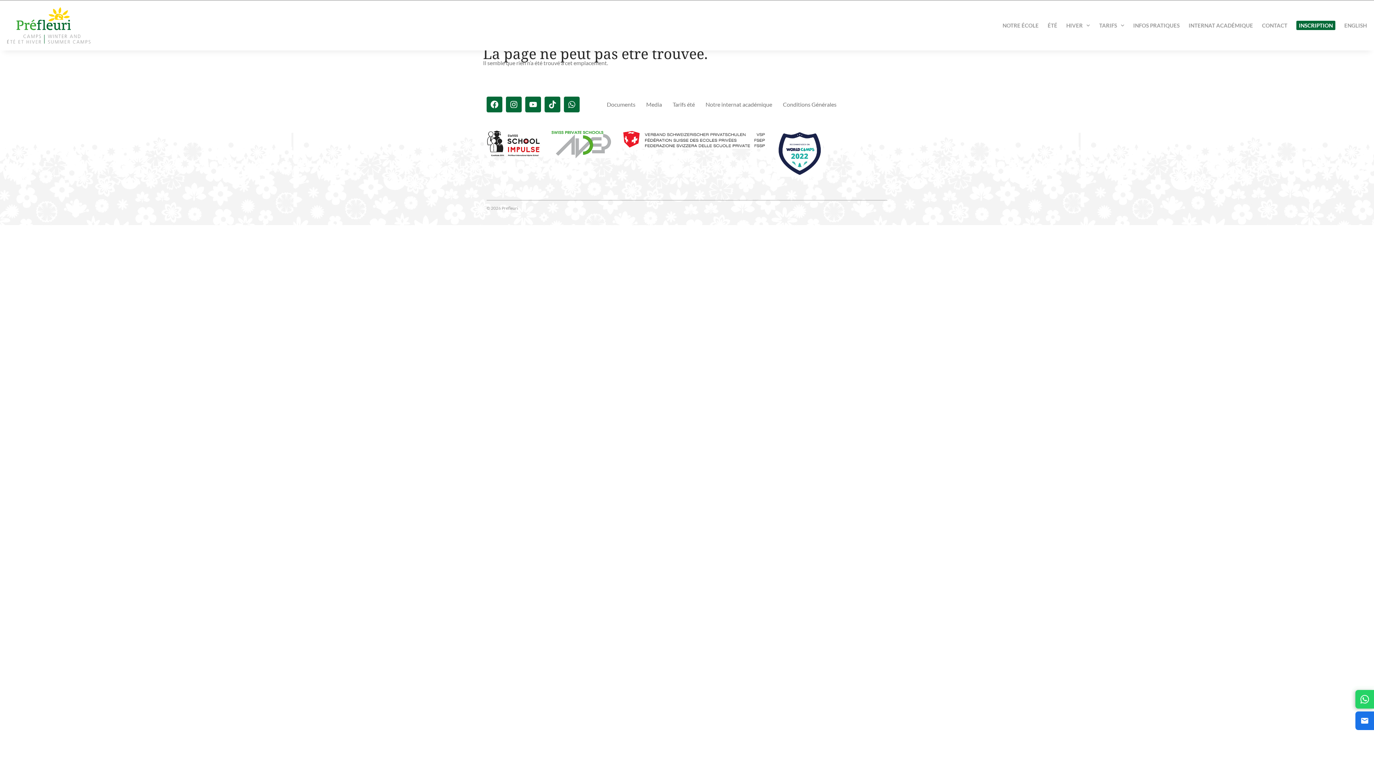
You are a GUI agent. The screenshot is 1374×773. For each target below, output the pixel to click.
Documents (621, 104)
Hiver (1074, 25)
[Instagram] (514, 104)
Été (1052, 25)
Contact (1274, 25)
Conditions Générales (810, 104)
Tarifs (1108, 25)
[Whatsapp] (572, 104)
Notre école (1021, 25)
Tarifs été (684, 104)
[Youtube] (533, 104)
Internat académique (1221, 25)
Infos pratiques (1156, 25)
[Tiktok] (552, 104)
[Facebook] (494, 104)
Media (654, 104)
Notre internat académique (739, 104)
